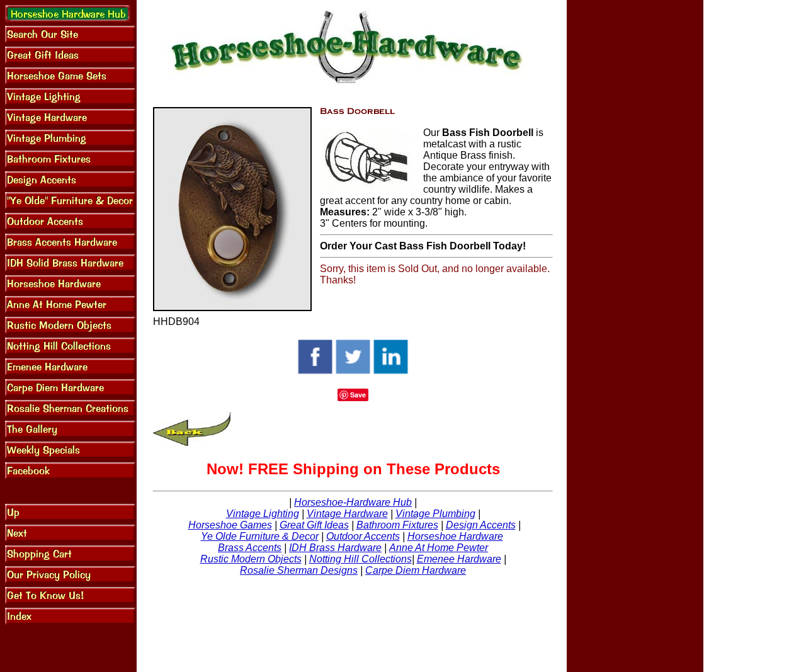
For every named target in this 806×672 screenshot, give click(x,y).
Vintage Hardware (347, 513)
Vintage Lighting (262, 513)
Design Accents (481, 525)
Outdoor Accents (363, 536)
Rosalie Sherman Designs (299, 570)
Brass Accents (249, 547)
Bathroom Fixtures (397, 525)
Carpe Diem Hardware (415, 570)
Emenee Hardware (459, 559)
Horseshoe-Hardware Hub (353, 502)
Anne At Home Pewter (438, 547)
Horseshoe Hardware (455, 536)
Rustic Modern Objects (251, 559)
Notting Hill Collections (360, 559)
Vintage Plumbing (435, 513)
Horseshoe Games (230, 525)
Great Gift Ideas (314, 525)
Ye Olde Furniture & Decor (260, 536)
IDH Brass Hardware (335, 547)
